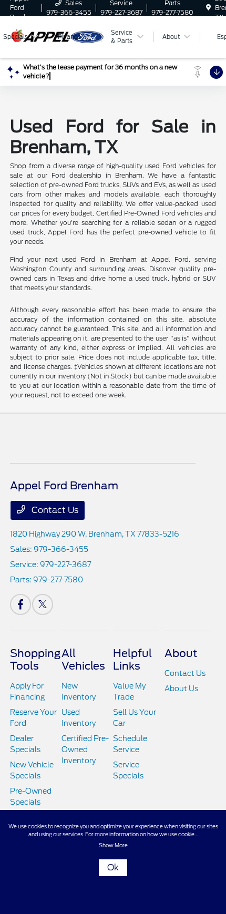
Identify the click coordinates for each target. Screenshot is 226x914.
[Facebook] (20, 604)
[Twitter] (42, 604)
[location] (208, 8)
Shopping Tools (35, 659)
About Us (181, 688)
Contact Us (53, 510)
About (181, 653)
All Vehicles (83, 659)
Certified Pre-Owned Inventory (85, 749)
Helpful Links (132, 659)
